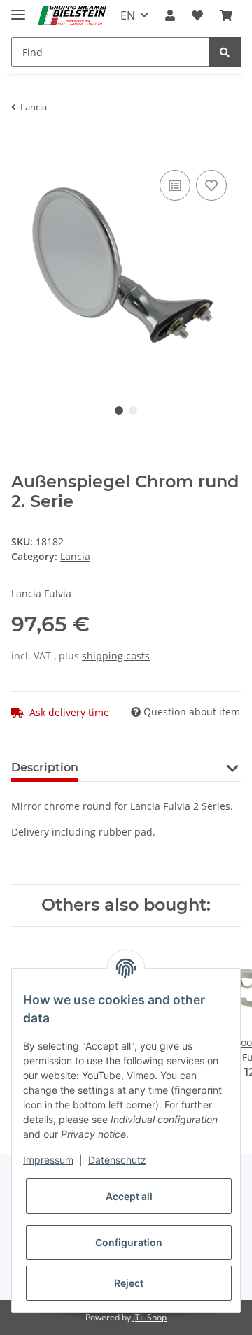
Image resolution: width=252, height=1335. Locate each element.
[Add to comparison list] (175, 185)
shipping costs (116, 655)
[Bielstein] (74, 15)
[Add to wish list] (211, 185)
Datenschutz (117, 1160)
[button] (170, 15)
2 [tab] (133, 410)
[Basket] (226, 15)
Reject (129, 1283)
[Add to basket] (22, 145)
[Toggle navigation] (18, 8)
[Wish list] (197, 15)
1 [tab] (119, 410)
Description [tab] (44, 767)
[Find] (225, 52)
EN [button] (127, 15)
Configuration (128, 1242)
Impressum (48, 1160)
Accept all (129, 1196)
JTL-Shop (150, 1317)
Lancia (75, 556)
